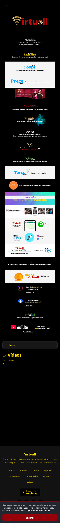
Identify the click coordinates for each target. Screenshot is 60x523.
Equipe (47, 470)
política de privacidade (39, 510)
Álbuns (23, 470)
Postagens (15, 476)
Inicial (12, 470)
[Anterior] (7, 5)
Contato (35, 470)
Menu (12, 345)
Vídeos (30, 482)
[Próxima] (11, 5)
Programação (31, 476)
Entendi (30, 517)
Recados (46, 476)
